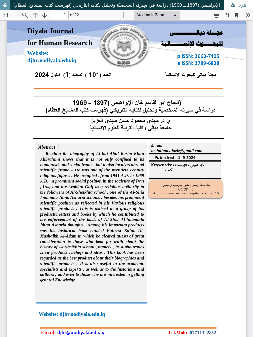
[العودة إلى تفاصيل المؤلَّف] (5, 5)
